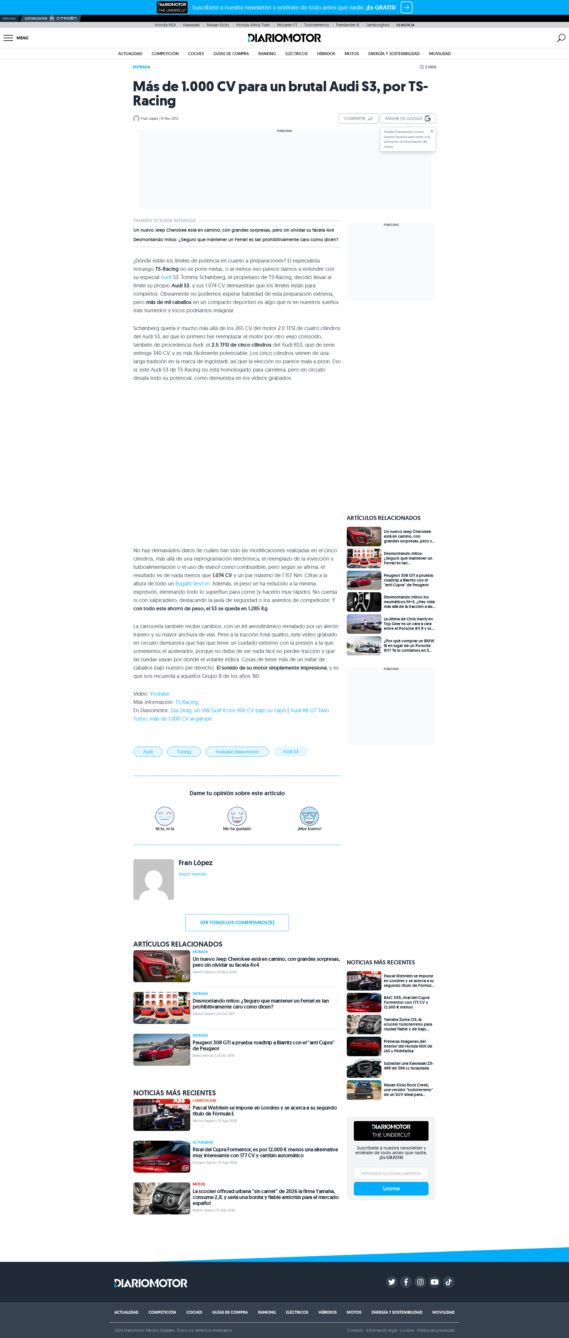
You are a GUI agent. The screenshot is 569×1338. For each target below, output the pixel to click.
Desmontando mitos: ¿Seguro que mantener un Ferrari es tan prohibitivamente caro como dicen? (235, 239)
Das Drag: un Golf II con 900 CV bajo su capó (228, 710)
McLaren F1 (287, 25)
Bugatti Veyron (192, 583)
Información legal (382, 1330)
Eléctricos (296, 53)
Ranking (267, 53)
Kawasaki (191, 25)
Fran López (149, 118)
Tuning (184, 752)
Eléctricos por (36, 18)
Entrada (141, 67)
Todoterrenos (316, 25)
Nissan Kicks (218, 25)
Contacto (355, 1330)
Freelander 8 (347, 25)
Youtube (160, 693)
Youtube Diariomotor (237, 752)
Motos (352, 53)
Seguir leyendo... (194, 874)
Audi (166, 277)
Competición (165, 53)
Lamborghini (377, 25)
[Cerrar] (432, 131)
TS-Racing (186, 702)
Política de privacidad (436, 1330)
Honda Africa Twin (253, 25)
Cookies (407, 1330)
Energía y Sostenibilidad (394, 53)
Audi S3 (290, 751)
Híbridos (326, 53)
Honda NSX (165, 25)
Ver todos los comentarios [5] (237, 922)
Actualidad (130, 53)
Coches (196, 53)
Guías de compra (231, 53)
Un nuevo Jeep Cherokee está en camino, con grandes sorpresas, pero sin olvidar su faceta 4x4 (233, 230)
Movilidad (440, 53)
